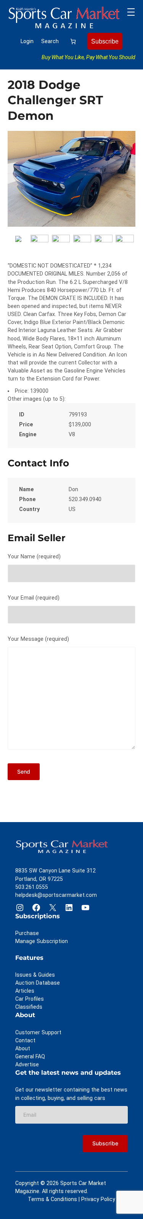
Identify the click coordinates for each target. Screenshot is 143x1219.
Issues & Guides (35, 975)
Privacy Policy (98, 1199)
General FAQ (30, 1056)
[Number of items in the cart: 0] (73, 41)
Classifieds (28, 1007)
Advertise (27, 1064)
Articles (24, 991)
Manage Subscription (41, 941)
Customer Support (38, 1032)
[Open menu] (131, 12)
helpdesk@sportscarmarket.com (56, 895)
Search (50, 41)
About (22, 1048)
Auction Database (37, 983)
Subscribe (105, 41)
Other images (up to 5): (37, 399)
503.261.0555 (31, 887)
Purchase (27, 933)
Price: (22, 391)
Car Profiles (29, 999)
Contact (25, 1040)
